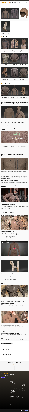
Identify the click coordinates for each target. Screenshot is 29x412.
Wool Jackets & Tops (24, 383)
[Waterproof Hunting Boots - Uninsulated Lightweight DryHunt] (23, 90)
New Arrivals (17, 396)
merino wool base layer (16, 233)
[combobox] (25, 0)
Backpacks (23, 389)
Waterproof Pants (12, 390)
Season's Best (17, 397)
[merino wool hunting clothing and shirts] (14, 112)
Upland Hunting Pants (12, 391)
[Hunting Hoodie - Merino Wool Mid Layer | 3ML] (5, 13)
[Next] (27, 83)
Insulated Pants (11, 389)
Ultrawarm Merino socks (25, 273)
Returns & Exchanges (23, 398)
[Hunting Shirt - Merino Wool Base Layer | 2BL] (14, 13)
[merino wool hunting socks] (14, 266)
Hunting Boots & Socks (18, 389)
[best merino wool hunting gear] (14, 317)
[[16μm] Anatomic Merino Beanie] (23, 13)
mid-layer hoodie (11, 206)
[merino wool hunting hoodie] (14, 195)
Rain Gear (11, 397)
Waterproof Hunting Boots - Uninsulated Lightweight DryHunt (23, 97)
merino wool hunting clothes (5, 326)
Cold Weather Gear (12, 396)
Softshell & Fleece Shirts (24, 384)
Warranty (22, 396)
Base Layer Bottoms (12, 392)
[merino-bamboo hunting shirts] (14, 137)
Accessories (23, 390)
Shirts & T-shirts (23, 385)
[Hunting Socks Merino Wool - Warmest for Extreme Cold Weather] (5, 26)
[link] (13, 375)
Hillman (2, 338)
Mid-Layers (11, 398)
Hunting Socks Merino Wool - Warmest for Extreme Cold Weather (5, 33)
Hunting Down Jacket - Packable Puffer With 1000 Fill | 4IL (4, 97)
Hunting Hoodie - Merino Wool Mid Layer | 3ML (4, 19)
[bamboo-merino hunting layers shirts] (14, 164)
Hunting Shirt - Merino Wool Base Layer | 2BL (14, 19)
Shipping (22, 397)
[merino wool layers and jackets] (14, 291)
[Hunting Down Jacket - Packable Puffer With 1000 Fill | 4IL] (5, 90)
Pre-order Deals (17, 398)
